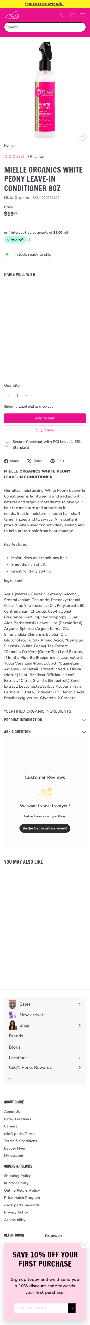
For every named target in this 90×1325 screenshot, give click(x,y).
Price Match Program (22, 1197)
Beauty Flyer (15, 1148)
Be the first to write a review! (45, 828)
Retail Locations (17, 1119)
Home (9, 145)
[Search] (81, 27)
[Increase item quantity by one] (26, 395)
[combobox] (45, 27)
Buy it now (45, 430)
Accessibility (14, 1219)
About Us (12, 1111)
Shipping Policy (17, 1175)
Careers (10, 1126)
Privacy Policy (16, 1212)
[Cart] (71, 15)
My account (13, 1155)
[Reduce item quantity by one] (9, 395)
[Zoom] (82, 135)
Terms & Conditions (20, 1140)
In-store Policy (16, 1183)
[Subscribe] (72, 1308)
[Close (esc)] (84, 1245)
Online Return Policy (22, 1190)
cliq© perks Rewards (22, 1205)
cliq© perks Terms (19, 1133)
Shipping (11, 406)
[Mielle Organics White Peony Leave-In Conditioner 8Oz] (45, 303)
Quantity (12, 385)
